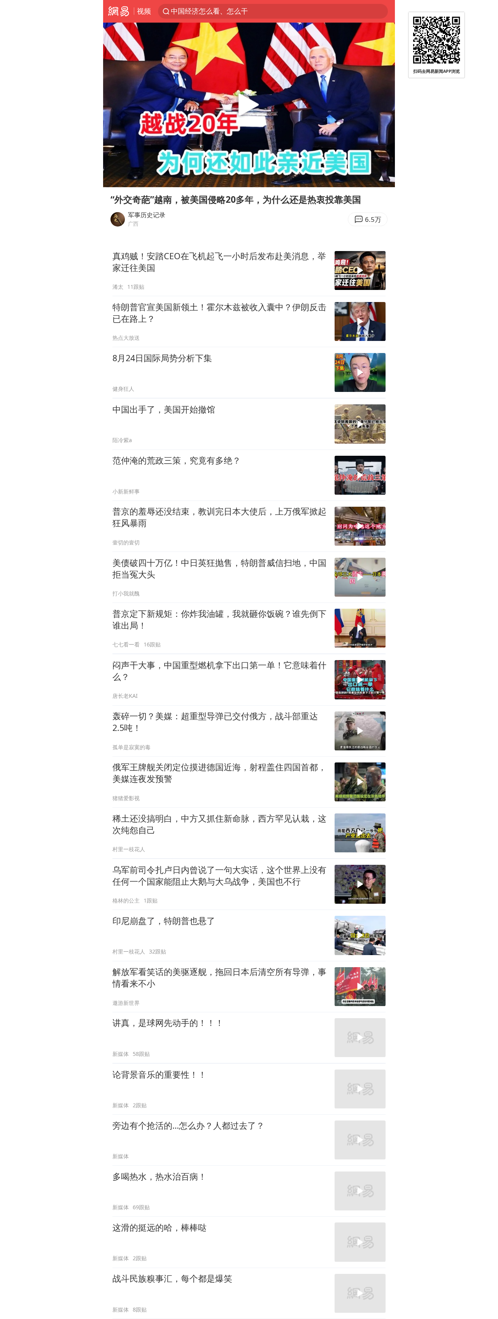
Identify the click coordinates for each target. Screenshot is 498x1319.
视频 (144, 11)
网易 (118, 11)
